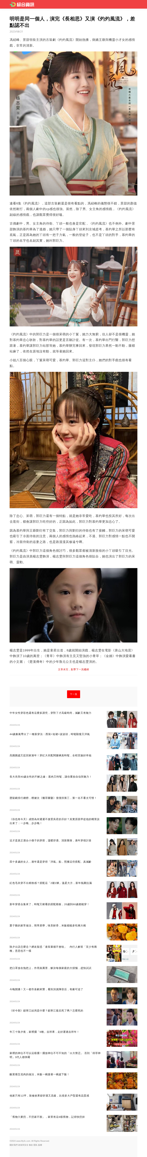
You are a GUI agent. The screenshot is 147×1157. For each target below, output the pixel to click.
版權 (40, 1145)
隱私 (35, 1145)
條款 (31, 1145)
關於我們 (14, 1145)
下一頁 (73, 694)
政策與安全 (23, 1145)
